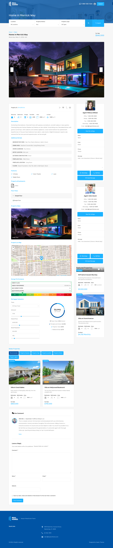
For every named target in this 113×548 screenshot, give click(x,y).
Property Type (65, 21)
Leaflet (58, 275)
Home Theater (37, 174)
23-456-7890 (47, 533)
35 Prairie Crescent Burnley (87, 275)
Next (101, 69)
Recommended (14, 353)
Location (13, 21)
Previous (11, 69)
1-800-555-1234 (86, 4)
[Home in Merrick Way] (41, 258)
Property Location (46, 353)
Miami (15, 32)
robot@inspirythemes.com (92, 126)
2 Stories (15, 174)
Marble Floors (16, 177)
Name (14, 476)
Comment (15, 450)
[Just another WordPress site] (13, 5)
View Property (24, 379)
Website (14, 486)
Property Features (25, 353)
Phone (79, 149)
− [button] (13, 249)
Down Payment (15, 327)
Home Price (14, 319)
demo (16, 185)
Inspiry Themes (100, 542)
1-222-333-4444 (92, 116)
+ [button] (13, 247)
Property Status (40, 21)
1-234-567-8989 (93, 206)
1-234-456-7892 (92, 118)
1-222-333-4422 (93, 123)
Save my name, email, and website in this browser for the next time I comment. (35, 495)
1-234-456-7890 (92, 201)
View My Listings (90, 131)
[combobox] (21, 25)
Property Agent (14, 357)
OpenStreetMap (64, 275)
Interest (13, 310)
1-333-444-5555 (91, 121)
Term (12, 302)
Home (10, 32)
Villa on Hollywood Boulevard (55, 387)
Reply (20, 434)
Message (80, 156)
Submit (100, 4)
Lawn (54, 174)
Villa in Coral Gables (17, 387)
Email (44, 476)
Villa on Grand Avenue (85, 318)
